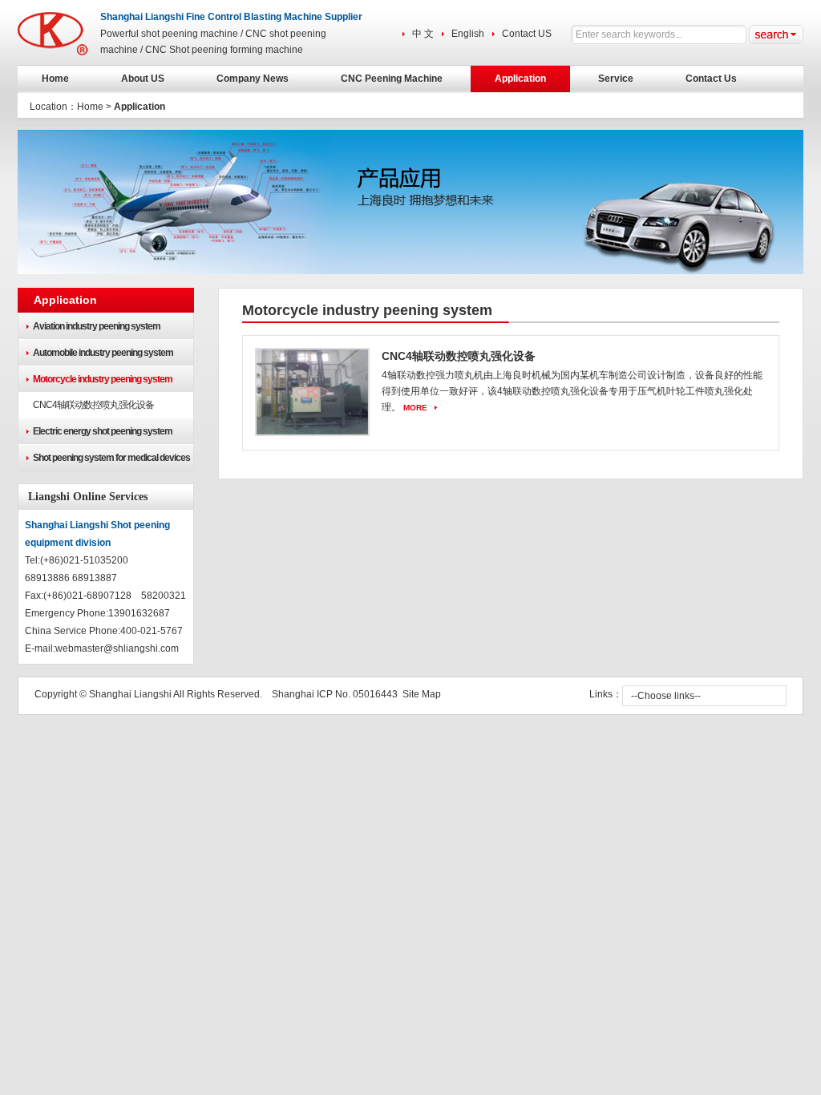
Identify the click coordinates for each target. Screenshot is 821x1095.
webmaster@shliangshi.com (117, 648)
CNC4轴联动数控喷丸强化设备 (93, 404)
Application (520, 78)
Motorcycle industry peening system (102, 379)
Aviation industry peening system (96, 326)
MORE (415, 407)
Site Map (421, 694)
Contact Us (711, 78)
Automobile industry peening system (103, 352)
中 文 (423, 33)
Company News (252, 78)
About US (142, 78)
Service (615, 78)
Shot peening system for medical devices (111, 457)
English (467, 33)
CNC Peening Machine (392, 78)
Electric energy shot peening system (102, 431)
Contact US (527, 33)
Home (55, 78)
